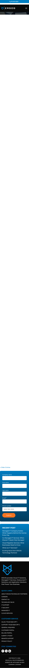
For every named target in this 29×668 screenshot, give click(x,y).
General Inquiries (8, 627)
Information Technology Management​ (11, 47)
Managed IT (5, 610)
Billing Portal (6, 633)
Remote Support (7, 638)
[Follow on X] (6, 651)
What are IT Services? (10, 175)
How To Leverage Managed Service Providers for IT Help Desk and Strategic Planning (13, 263)
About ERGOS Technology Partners (14, 594)
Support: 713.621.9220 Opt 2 (10, 624)
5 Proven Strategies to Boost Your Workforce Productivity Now (13, 400)
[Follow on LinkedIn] (9, 651)
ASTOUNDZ (16, 662)
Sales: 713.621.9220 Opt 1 (9, 622)
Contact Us (5, 599)
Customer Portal (7, 630)
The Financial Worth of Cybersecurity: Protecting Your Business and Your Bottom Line (14, 355)
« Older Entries (5, 467)
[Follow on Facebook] (2, 651)
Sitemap (18, 664)
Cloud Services (7, 613)
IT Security (5, 607)
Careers (4, 596)
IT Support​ (19, 47)
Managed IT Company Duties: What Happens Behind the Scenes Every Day (13, 42)
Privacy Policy (6, 641)
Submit (8, 515)
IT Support (5, 605)
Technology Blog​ (7, 602)
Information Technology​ (8, 46)
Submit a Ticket (6, 635)
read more (5, 60)
